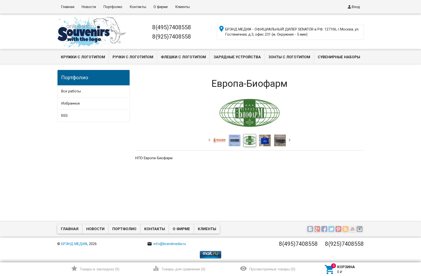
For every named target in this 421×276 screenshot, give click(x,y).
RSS (64, 115)
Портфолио (112, 7)
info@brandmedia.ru (166, 244)
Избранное (70, 103)
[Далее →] (249, 130)
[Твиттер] (331, 229)
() (95, 268)
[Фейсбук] (324, 229)
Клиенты (182, 7)
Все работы (71, 91)
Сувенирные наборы (339, 57)
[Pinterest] (339, 229)
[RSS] (346, 229)
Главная (67, 7)
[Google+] (317, 229)
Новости (89, 7)
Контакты (138, 7)
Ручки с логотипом (133, 57)
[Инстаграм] (360, 229)
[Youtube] (353, 229)
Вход (353, 6)
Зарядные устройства (237, 57)
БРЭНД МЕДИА (74, 244)
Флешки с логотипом (183, 57)
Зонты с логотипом (289, 57)
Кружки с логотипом (83, 57)
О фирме (160, 7)
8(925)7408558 (171, 36)
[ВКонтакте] (310, 229)
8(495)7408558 (171, 27)
